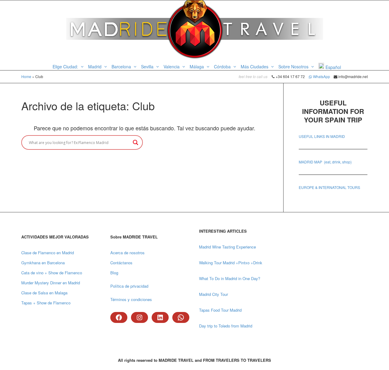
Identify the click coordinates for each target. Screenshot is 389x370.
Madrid (95, 66)
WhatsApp (321, 76)
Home (26, 76)
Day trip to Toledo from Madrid (225, 326)
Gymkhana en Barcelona (43, 263)
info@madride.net (352, 76)
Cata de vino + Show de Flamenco (51, 273)
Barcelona (122, 66)
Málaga (197, 66)
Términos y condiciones (131, 299)
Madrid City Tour (213, 294)
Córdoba (223, 66)
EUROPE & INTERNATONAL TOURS (329, 187)
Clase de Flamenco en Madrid (47, 252)
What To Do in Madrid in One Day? (229, 278)
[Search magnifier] (135, 142)
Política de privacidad (129, 286)
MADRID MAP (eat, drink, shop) (325, 161)
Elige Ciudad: (66, 66)
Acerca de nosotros (127, 252)
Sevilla (148, 66)
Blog (114, 273)
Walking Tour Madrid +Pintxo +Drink (230, 263)
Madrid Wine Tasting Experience (227, 247)
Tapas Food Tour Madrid (220, 310)
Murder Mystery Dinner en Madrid (50, 283)
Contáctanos (121, 263)
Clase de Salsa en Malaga (44, 293)
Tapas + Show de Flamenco (46, 303)
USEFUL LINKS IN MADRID (322, 136)
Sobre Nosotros (294, 66)
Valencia (172, 66)
